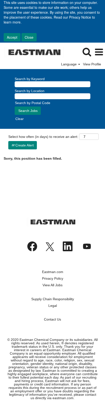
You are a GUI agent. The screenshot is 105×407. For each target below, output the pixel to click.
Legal (52, 306)
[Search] (87, 52)
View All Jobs (52, 285)
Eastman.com (52, 272)
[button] (99, 52)
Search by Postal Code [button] (32, 103)
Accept (12, 37)
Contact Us (52, 319)
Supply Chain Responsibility (52, 299)
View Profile (92, 64)
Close (29, 37)
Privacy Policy (52, 278)
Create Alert (24, 145)
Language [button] (69, 64)
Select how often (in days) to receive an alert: (43, 137)
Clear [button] (19, 119)
